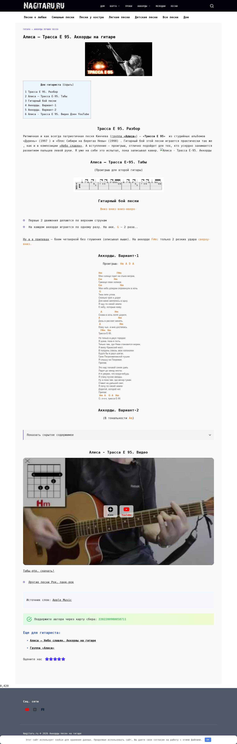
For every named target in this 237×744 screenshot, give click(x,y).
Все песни (170, 17)
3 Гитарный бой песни (40, 100)
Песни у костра (91, 17)
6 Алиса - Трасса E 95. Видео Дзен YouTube (57, 114)
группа (124, 136)
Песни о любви (35, 17)
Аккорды (142, 6)
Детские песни (146, 17)
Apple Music (62, 600)
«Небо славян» (71, 145)
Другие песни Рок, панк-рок (51, 582)
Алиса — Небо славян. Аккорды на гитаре (63, 640)
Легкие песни (119, 17)
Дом (102, 6)
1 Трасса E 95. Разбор (41, 91)
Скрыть (68, 84)
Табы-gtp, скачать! (38, 571)
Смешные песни (63, 17)
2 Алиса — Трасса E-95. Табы (46, 96)
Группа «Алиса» (42, 648)
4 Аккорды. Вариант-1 (40, 105)
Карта (113, 6)
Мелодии (161, 6)
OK (207, 739)
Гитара (26, 29)
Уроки (128, 6)
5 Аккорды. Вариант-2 (40, 109)
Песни (174, 6)
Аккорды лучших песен (46, 29)
